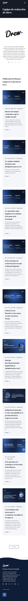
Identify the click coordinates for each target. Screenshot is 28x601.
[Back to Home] (5, 3)
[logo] (6, 565)
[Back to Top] (4, 595)
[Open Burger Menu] (24, 3)
